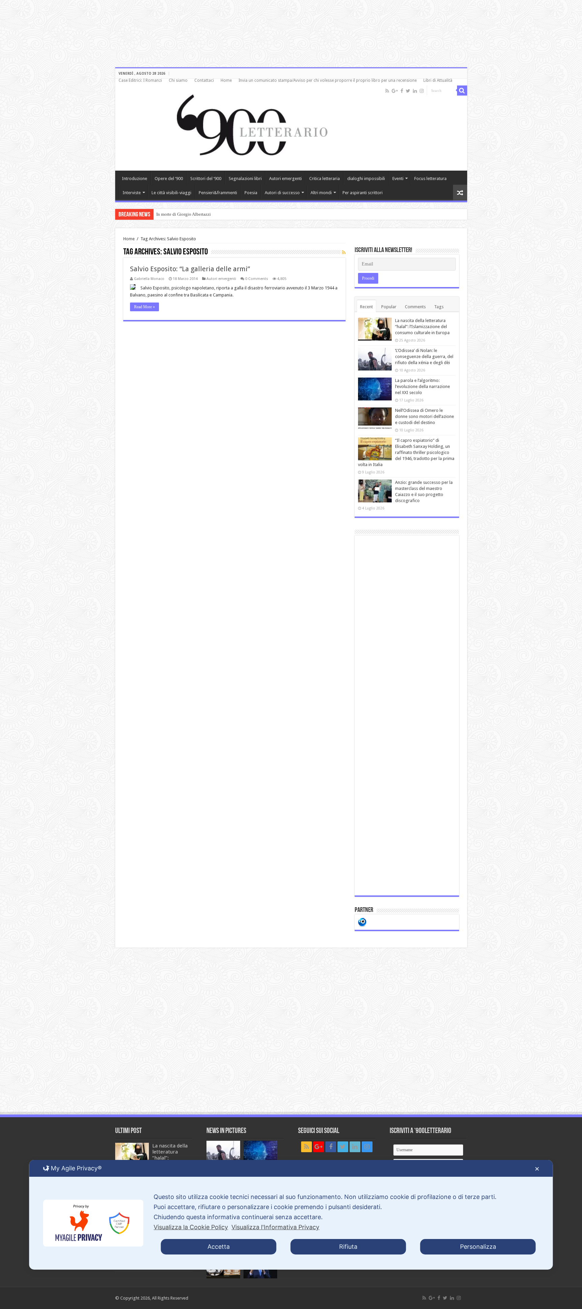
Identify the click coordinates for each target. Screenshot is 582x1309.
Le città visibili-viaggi (171, 192)
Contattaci (204, 80)
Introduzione (134, 178)
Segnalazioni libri (245, 178)
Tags (439, 306)
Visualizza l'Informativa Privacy (275, 1227)
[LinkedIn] (415, 91)
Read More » (144, 307)
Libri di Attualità (437, 80)
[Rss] (387, 91)
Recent (366, 306)
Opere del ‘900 (169, 178)
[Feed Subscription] (344, 252)
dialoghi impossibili (366, 178)
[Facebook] (402, 91)
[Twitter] (408, 91)
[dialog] (291, 1215)
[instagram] (421, 91)
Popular (388, 306)
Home (226, 80)
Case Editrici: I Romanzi (140, 80)
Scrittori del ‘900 (205, 178)
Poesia (251, 192)
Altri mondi (321, 192)
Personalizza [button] (478, 1246)
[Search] (462, 90)
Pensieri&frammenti (218, 192)
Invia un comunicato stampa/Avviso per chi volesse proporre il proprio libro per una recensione (327, 80)
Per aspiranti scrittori (363, 192)
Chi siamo (178, 80)
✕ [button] (537, 1168)
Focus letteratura (430, 178)
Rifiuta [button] (348, 1246)
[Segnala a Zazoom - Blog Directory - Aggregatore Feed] (362, 921)
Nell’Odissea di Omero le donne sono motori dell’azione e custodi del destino (424, 416)
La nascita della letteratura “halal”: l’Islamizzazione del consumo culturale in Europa (422, 326)
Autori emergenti (285, 178)
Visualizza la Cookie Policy (191, 1227)
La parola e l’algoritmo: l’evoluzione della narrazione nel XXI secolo (422, 386)
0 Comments (256, 279)
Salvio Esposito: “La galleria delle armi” (190, 269)
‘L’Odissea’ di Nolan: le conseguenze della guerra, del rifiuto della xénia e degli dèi (424, 356)
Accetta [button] (218, 1246)
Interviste (132, 192)
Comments (415, 306)
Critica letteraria (324, 178)
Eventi (397, 178)
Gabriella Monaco (149, 279)
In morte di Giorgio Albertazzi (183, 214)
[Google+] (394, 91)
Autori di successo (282, 192)
